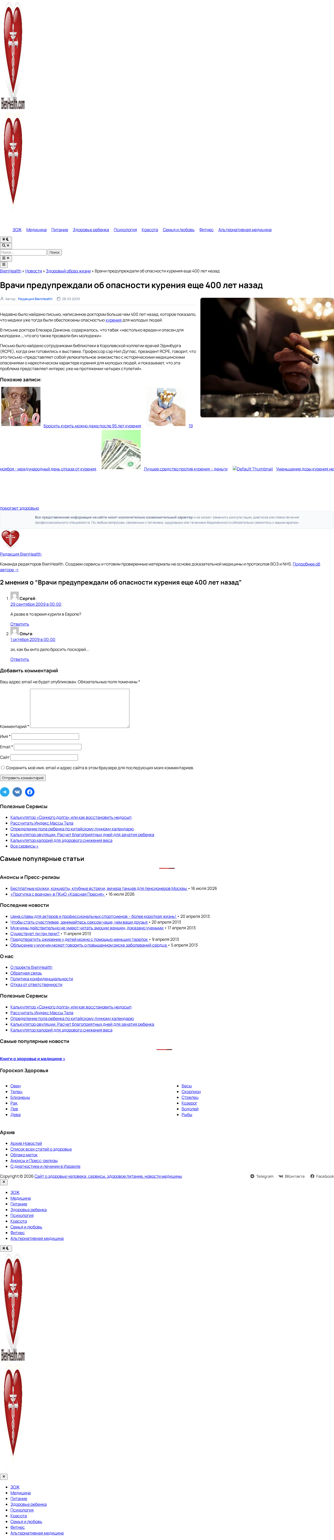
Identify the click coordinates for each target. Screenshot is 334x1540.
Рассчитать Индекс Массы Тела (41, 823)
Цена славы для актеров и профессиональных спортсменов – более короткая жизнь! (93, 916)
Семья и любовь (179, 229)
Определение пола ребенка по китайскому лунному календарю (72, 829)
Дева (15, 1114)
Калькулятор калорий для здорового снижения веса (61, 840)
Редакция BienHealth (35, 298)
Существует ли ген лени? (35, 933)
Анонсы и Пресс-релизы (34, 1160)
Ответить (19, 624)
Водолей (190, 1109)
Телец (16, 1091)
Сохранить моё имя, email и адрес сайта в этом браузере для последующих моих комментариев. (100, 768)
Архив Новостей (26, 1143)
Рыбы (187, 1114)
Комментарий (14, 726)
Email (6, 747)
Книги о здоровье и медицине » (32, 1058)
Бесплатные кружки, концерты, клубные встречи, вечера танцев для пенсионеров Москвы (99, 888)
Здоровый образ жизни (68, 271)
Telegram (264, 1176)
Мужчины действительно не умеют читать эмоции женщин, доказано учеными (87, 928)
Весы (187, 1086)
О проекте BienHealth (31, 967)
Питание (59, 229)
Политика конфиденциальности (41, 979)
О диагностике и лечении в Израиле (45, 1166)
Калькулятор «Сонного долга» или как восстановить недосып (71, 817)
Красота (150, 229)
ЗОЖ (17, 229)
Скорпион (191, 1091)
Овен (15, 1086)
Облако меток (24, 1155)
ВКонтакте (295, 1176)
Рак (13, 1103)
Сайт (5, 757)
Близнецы (20, 1097)
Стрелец (190, 1097)
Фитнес (206, 229)
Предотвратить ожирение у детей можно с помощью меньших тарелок (79, 939)
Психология (125, 229)
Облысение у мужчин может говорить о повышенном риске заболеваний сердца (89, 945)
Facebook (325, 1176)
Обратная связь (26, 973)
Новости (33, 271)
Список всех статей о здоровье (41, 1149)
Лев (14, 1109)
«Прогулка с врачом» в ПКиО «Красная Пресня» (57, 894)
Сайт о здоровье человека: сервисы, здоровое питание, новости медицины (108, 1176)
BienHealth (10, 271)
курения (114, 320)
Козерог (189, 1103)
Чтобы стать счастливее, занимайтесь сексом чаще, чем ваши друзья (79, 922)
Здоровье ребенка (91, 229)
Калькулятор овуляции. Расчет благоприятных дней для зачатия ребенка (82, 834)
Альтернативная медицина (245, 229)
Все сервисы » (24, 846)
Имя (5, 736)
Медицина (36, 229)
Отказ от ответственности (36, 984)
